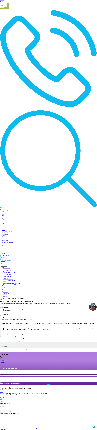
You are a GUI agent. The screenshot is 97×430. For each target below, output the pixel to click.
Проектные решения (4, 282)
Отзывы (3, 247)
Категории (3, 230)
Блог (2, 220)
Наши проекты (5, 294)
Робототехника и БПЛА (5, 234)
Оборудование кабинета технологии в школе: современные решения (12, 283)
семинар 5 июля (20, 336)
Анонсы (3, 248)
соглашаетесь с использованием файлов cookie (31, 428)
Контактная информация (5, 252)
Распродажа (4, 281)
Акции (3, 214)
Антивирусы (6, 269)
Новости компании (4, 246)
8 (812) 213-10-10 (2, 9)
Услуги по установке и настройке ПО (7, 231)
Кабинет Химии (5, 275)
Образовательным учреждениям (4, 254)
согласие (28, 382)
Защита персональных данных (6, 232)
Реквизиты (4, 287)
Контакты (3, 223)
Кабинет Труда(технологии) (7, 274)
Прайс (2, 218)
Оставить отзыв (5, 296)
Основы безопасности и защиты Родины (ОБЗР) (9, 284)
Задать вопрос (3, 253)
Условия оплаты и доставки (6, 288)
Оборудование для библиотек (7, 276)
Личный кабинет (4, 266)
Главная (1, 298)
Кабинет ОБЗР (5, 273)
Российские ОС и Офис (8, 270)
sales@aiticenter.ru (2, 362)
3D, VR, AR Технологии (5, 235)
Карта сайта (1, 392)
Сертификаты (3, 241)
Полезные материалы (6, 293)
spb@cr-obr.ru (2, 262)
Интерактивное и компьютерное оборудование (8, 233)
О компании (3, 215)
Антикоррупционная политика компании (7, 242)
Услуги (3, 236)
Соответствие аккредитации (5, 240)
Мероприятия (3, 219)
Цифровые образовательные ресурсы (8, 279)
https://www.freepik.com (21, 388)
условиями (14, 382)
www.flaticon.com (28, 388)
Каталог (3, 211)
